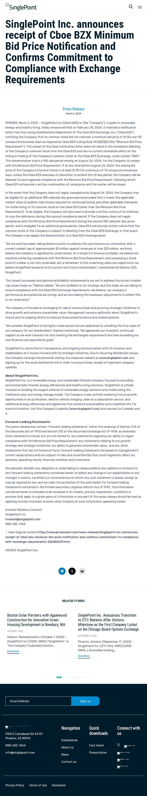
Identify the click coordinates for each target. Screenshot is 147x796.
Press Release (73, 109)
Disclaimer (59, 785)
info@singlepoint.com (20, 752)
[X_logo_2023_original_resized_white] (118, 745)
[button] (13, 652)
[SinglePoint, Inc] (21, 7)
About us (67, 747)
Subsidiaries (69, 740)
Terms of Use (38, 785)
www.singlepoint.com (113, 358)
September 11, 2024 (87, 636)
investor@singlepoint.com (23, 519)
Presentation (98, 752)
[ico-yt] (122, 765)
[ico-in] (129, 745)
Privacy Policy (14, 785)
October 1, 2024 (15, 631)
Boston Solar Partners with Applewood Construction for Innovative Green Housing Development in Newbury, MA (37, 620)
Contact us (68, 761)
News (65, 754)
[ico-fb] (123, 758)
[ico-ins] (123, 752)
